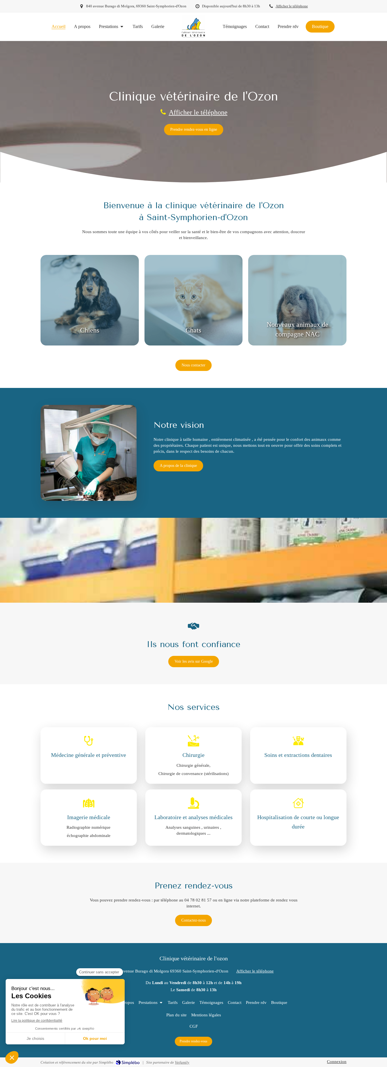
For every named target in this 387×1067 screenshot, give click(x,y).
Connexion (336, 1061)
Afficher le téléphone (292, 6)
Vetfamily (182, 1062)
